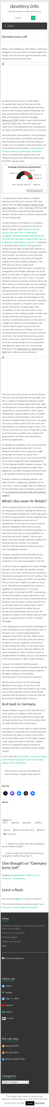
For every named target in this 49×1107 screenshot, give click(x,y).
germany (27, 823)
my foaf (9, 1018)
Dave (8, 830)
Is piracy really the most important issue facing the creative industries (22, 854)
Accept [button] (30, 1103)
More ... (5, 946)
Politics (42, 830)
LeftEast (22, 245)
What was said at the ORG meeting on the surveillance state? (23, 845)
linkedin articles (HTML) (15, 1059)
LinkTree (8, 993)
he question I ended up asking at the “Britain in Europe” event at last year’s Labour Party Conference (24, 759)
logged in (18, 899)
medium (9, 1012)
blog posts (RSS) (12, 1046)
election (15, 823)
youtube (9, 1005)
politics (38, 823)
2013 (5, 823)
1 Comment (11, 834)
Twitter (8, 986)
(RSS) (16, 999)
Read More (40, 1103)
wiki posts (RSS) (12, 1053)
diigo (7, 999)
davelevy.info (24, 6)
